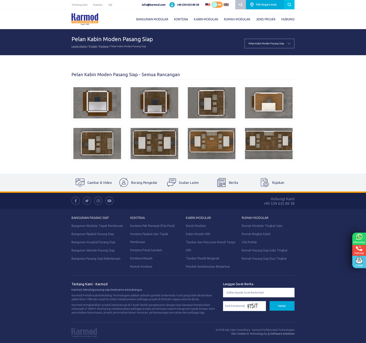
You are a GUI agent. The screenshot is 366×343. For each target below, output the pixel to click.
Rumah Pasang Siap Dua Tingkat (264, 258)
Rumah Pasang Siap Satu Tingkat (264, 250)
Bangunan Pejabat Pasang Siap (92, 234)
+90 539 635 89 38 (188, 4)
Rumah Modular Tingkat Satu (262, 225)
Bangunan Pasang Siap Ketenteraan (95, 258)
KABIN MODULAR (206, 19)
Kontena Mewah (141, 258)
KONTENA (181, 19)
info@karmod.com (153, 4)
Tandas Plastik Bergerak (202, 258)
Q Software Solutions (281, 333)
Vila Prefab (249, 242)
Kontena (103, 46)
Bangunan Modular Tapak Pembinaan (97, 225)
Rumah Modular (255, 217)
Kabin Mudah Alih (198, 234)
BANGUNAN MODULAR (152, 19)
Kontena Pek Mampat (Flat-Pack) (152, 225)
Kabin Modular (198, 217)
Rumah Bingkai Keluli (256, 234)
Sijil (110, 4)
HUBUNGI (288, 19)
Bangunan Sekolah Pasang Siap (93, 250)
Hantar (282, 305)
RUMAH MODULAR (237, 19)
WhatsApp (359, 242)
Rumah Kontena (141, 266)
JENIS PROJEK (266, 19)
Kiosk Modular (196, 225)
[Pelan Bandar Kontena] (97, 102)
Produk (93, 46)
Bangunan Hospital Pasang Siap (93, 242)
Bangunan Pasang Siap (90, 217)
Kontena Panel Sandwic (146, 250)
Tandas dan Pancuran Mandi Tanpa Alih (210, 246)
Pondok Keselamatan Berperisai (208, 266)
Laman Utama (79, 46)
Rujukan (98, 4)
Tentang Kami (79, 4)
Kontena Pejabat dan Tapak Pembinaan (149, 238)
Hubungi (359, 253)
